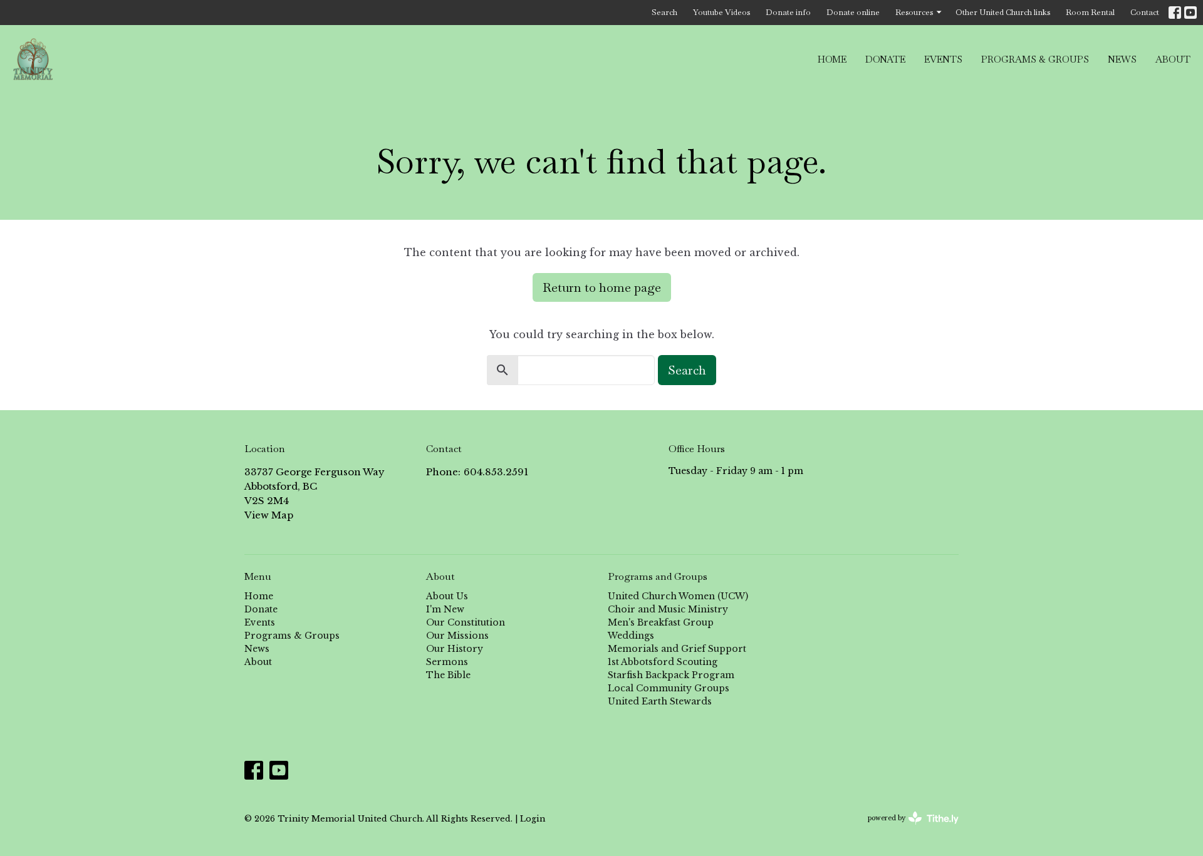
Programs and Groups (657, 576)
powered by (907, 828)
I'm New (445, 609)
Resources (914, 12)
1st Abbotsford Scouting (662, 662)
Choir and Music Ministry (668, 609)
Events (943, 59)
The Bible (448, 675)
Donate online (853, 12)
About (1172, 59)
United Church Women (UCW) (678, 596)
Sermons (447, 662)
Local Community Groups (668, 688)
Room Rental (1090, 12)
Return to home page (602, 287)
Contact (1144, 12)
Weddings (631, 635)
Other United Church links (1003, 12)
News (1122, 59)
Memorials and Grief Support (677, 648)
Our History (454, 648)
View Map (268, 515)
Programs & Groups (1035, 59)
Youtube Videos (721, 12)
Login (532, 818)
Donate (885, 59)
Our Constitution (465, 622)
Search (664, 12)
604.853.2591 (496, 472)
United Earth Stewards (660, 701)
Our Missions (457, 635)
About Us (447, 596)
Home (832, 59)
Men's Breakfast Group (661, 622)
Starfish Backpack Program (671, 675)
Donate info (788, 12)
